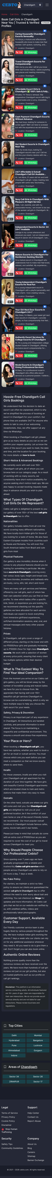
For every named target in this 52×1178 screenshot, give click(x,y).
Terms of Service (10, 1113)
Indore (14, 1055)
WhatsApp (31, 52)
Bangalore (38, 1040)
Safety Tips (7, 1144)
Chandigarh (29, 1067)
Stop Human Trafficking (9, 1130)
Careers (31, 1152)
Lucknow (38, 1045)
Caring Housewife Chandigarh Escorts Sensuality (30, 35)
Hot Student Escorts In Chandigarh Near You (32, 145)
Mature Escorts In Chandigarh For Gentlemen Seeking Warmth (31, 255)
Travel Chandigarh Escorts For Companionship (30, 62)
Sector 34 (14, 1076)
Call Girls (14, 14)
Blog (30, 1148)
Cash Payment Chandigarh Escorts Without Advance (32, 117)
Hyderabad (14, 1040)
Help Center (33, 1113)
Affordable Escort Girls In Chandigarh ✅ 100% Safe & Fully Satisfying (31, 91)
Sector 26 (38, 1076)
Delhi (14, 1035)
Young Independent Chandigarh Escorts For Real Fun (31, 283)
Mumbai (38, 1035)
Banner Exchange (36, 1160)
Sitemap (31, 1156)
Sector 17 (37, 1081)
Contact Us (33, 1117)
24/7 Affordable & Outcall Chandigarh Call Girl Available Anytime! (29, 174)
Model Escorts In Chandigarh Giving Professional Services (29, 366)
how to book (29, 455)
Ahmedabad (14, 1050)
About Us (32, 1144)
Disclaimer (6, 1125)
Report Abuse (34, 1121)
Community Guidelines (12, 1148)
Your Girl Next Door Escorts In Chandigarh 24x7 (30, 310)
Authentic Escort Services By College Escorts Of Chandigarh (30, 338)
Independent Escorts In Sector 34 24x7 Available (32, 228)
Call (20, 52)
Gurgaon (38, 1050)
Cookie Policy (8, 1121)
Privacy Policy (8, 1117)
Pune (14, 1045)
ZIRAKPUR (14, 1081)
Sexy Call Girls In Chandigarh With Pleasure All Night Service (32, 200)
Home (4, 14)
